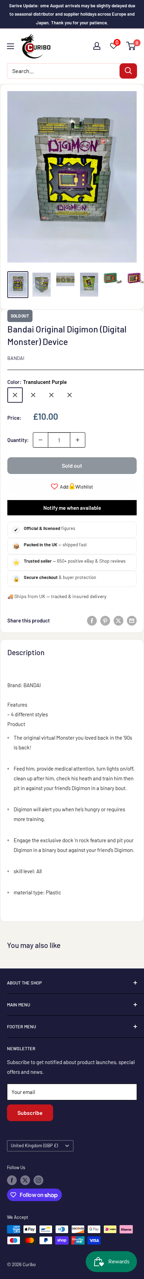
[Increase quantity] (77, 440)
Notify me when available (72, 508)
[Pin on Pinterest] (105, 620)
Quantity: (18, 440)
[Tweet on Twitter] (118, 620)
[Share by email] (132, 620)
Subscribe (30, 1112)
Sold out (72, 465)
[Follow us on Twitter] (25, 1180)
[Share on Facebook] (92, 620)
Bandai (15, 358)
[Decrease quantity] (40, 440)
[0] (131, 46)
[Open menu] (10, 46)
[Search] (128, 71)
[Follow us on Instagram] (38, 1180)
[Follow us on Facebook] (12, 1180)
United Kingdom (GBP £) (34, 1145)
